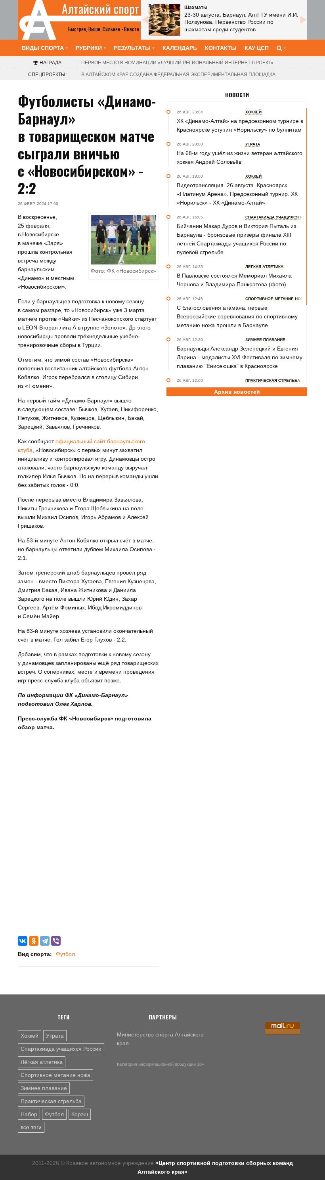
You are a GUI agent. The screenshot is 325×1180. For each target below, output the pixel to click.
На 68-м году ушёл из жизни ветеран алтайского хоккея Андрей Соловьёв (239, 157)
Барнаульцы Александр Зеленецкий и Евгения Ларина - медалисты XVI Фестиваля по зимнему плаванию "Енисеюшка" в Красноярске (239, 357)
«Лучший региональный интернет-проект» (177, 62)
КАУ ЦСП (257, 48)
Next (303, 20)
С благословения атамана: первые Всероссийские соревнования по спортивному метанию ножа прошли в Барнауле (237, 316)
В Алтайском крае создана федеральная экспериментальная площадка (178, 74)
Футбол (65, 954)
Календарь (179, 48)
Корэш (79, 1114)
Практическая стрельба (51, 1101)
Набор (29, 1114)
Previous (145, 20)
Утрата (55, 1035)
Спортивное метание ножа (55, 1075)
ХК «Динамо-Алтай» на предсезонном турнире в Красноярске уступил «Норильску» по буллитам (240, 125)
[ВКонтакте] (22, 941)
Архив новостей (237, 392)
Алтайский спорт (100, 8)
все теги (31, 1127)
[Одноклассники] (33, 941)
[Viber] (56, 941)
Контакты (221, 48)
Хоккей (29, 1035)
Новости (237, 95)
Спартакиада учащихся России (61, 1049)
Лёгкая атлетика (42, 1062)
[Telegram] (45, 941)
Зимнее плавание (44, 1088)
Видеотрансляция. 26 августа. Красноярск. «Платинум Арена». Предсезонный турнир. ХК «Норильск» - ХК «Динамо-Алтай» (237, 194)
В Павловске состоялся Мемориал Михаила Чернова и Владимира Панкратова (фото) (234, 279)
